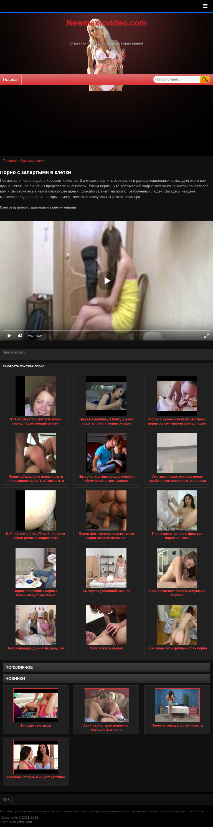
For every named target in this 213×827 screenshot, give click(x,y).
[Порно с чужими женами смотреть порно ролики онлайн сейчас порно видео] (177, 416)
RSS (6, 800)
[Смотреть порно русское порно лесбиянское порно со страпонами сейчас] (177, 473)
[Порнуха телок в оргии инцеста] (177, 705)
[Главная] (106, 26)
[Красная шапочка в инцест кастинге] (35, 757)
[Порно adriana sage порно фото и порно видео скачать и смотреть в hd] (36, 473)
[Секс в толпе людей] (106, 645)
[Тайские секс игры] (35, 705)
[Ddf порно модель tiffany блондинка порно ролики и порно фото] (36, 531)
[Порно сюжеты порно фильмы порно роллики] (177, 531)
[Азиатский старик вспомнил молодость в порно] (106, 705)
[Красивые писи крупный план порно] (177, 645)
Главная (11, 79)
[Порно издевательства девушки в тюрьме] (177, 588)
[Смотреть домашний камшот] (106, 588)
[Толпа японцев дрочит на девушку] (36, 645)
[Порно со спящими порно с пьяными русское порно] (36, 588)
